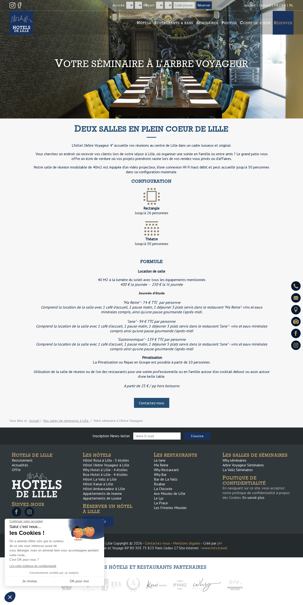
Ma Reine (161, 465)
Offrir (16, 469)
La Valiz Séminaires (238, 469)
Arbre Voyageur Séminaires (243, 465)
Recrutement (22, 460)
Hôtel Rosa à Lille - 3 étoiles (106, 460)
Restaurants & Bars (173, 22)
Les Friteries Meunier (170, 507)
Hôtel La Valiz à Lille (100, 479)
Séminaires (207, 22)
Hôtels (144, 22)
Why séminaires (234, 460)
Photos (229, 22)
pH (219, 543)
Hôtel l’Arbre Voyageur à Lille (106, 465)
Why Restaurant (166, 469)
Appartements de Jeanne (102, 493)
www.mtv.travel (214, 548)
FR (276, 5)
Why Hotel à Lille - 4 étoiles (105, 469)
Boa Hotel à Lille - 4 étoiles (105, 474)
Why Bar (160, 474)
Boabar (159, 484)
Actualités (20, 465)
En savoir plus (253, 497)
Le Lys (159, 498)
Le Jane (159, 460)
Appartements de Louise (102, 498)
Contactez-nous (151, 402)
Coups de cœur (255, 22)
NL (291, 5)
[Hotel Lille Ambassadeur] (133, 584)
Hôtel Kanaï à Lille (98, 484)
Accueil (250, 5)
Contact (265, 5)
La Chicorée (163, 488)
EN (284, 5)
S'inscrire (197, 436)
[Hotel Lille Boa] (111, 584)
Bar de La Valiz (166, 479)
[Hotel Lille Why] (207, 584)
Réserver (283, 22)
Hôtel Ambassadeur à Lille (104, 488)
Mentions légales (187, 543)
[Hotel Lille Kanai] (156, 584)
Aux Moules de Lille (169, 493)
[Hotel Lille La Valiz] (180, 584)
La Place (161, 502)
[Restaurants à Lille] (235, 584)
